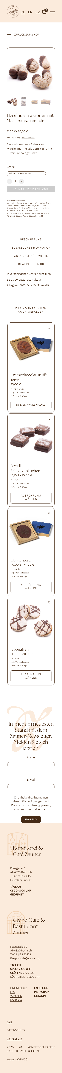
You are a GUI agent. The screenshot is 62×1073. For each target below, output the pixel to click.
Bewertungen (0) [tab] (31, 264)
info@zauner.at (22, 880)
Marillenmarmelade (15, 213)
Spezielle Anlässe (27, 206)
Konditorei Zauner (14, 216)
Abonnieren (31, 819)
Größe (11, 167)
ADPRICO (21, 1059)
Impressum (14, 1038)
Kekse (45, 208)
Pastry (25, 216)
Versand (16, 996)
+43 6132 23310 (21, 876)
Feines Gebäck (13, 206)
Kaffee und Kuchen (34, 208)
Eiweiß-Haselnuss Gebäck (27, 211)
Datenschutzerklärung (25, 805)
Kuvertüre (11, 211)
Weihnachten (40, 206)
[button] (44, 11)
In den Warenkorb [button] (31, 404)
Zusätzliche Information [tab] (31, 247)
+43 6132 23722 (21, 954)
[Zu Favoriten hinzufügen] (49, 328)
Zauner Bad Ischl (36, 216)
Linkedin (40, 996)
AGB (9, 1021)
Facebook (41, 988)
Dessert (27, 213)
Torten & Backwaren (25, 203)
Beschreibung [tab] (31, 239)
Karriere (16, 999)
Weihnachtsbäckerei (43, 203)
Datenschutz (16, 1030)
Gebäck (22, 208)
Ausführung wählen (31, 497)
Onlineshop (18, 988)
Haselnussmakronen (40, 213)
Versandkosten (28, 138)
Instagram (41, 992)
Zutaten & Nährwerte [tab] (31, 256)
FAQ (12, 992)
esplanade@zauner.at (26, 958)
